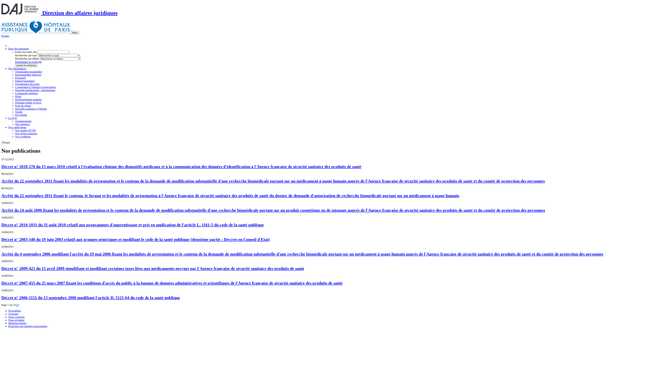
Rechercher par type (26, 55)
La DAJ (12, 118)
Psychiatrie (21, 115)
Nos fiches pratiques (26, 133)
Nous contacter (16, 317)
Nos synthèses (23, 136)
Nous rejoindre (16, 320)
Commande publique (26, 93)
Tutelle (19, 111)
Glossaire (13, 313)
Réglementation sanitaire (28, 99)
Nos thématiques (17, 68)
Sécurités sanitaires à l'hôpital (31, 108)
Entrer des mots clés (26, 51)
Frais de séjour (23, 105)
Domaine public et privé (28, 102)
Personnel (20, 77)
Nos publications (17, 127)
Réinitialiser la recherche (28, 61)
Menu (75, 32)
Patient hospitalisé (25, 81)
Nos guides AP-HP (25, 130)
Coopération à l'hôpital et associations (35, 87)
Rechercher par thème (27, 58)
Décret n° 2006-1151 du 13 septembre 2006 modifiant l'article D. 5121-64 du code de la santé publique (90, 297)
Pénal (18, 96)
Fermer (5, 36)
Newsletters (14, 310)
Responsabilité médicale (28, 74)
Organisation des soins (27, 84)
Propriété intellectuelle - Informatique (35, 90)
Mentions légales (17, 323)
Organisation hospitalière (28, 71)
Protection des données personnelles (27, 326)
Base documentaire (18, 48)
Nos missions (22, 124)
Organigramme (23, 121)
